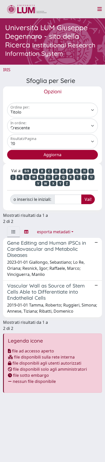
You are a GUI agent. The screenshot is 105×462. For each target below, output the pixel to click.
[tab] (13, 231)
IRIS (6, 70)
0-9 (26, 171)
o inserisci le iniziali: (32, 199)
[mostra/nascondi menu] (99, 9)
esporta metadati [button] (53, 232)
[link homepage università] (27, 9)
